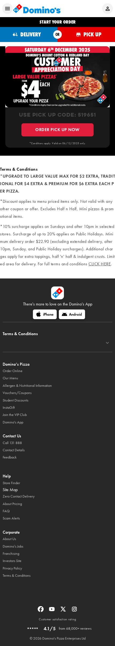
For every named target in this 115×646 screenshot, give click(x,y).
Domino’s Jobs (13, 546)
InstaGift (9, 407)
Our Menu (10, 378)
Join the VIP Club (15, 414)
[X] (63, 610)
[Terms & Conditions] (107, 342)
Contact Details (14, 450)
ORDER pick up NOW (57, 129)
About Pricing (12, 504)
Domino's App (13, 422)
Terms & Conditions (16, 575)
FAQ (6, 511)
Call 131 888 (12, 443)
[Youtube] (52, 610)
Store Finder (11, 483)
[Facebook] (41, 610)
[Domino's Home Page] (37, 8)
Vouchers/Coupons (17, 393)
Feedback (10, 457)
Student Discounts (15, 400)
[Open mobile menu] (7, 8)
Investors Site (12, 561)
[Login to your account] (107, 8)
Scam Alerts (11, 518)
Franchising (11, 553)
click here (100, 263)
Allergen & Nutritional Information (27, 385)
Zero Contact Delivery (18, 496)
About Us (9, 539)
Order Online (12, 371)
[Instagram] (74, 610)
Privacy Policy (12, 568)
